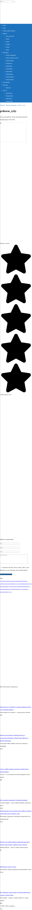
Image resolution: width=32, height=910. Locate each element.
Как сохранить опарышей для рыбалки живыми (13, 800)
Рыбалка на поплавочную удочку (12, 57)
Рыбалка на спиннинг (10, 60)
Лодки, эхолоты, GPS (10, 36)
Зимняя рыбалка (9, 71)
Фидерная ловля (9, 63)
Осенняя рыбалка (9, 68)
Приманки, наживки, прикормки (9, 30)
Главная (4, 25)
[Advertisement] (16, 159)
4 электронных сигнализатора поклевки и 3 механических (11, 581)
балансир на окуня (9, 589)
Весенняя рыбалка (9, 74)
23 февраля (24, 581)
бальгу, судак (9, 592)
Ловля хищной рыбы (10, 76)
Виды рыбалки (5, 52)
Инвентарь (5, 33)
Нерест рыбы (5, 85)
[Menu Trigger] (28, 3)
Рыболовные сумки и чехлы (8, 867)
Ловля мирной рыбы (10, 79)
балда (14, 589)
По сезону (5, 90)
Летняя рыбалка (9, 66)
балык (16, 589)
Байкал (12, 583)
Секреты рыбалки (6, 82)
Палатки (7, 41)
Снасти (4, 28)
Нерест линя (8, 87)
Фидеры (7, 49)
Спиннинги (8, 44)
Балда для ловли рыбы (18, 583)
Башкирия (24, 583)
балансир (23, 586)
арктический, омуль (14, 586)
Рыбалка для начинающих (11, 55)
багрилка (20, 586)
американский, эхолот (7, 586)
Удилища (7, 47)
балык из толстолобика (21, 589)
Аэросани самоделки (7, 583)
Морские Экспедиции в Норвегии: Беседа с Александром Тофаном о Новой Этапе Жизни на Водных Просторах (14, 738)
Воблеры (7, 38)
